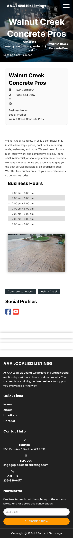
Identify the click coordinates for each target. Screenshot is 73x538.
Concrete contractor (21, 291)
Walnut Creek (49, 291)
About (7, 410)
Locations (10, 415)
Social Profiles (17, 114)
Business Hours (18, 110)
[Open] (66, 6)
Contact (9, 421)
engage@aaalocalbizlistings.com (26, 465)
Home (7, 46)
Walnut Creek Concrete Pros (26, 119)
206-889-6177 (12, 480)
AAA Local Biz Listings (26, 6)
